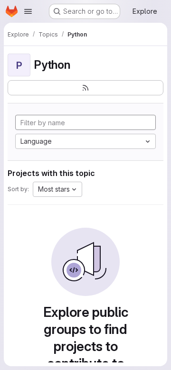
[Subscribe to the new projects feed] (85, 87)
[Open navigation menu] (28, 11)
